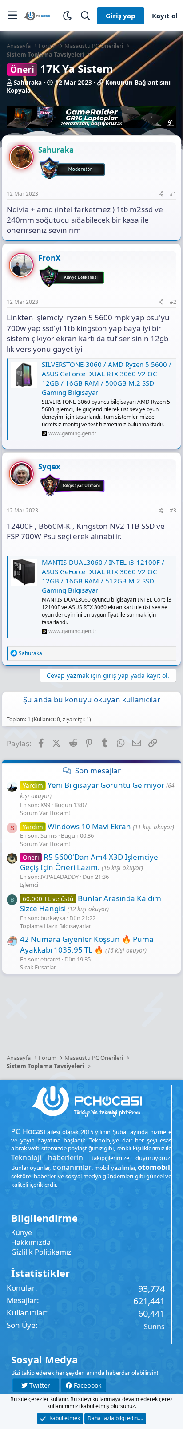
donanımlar (72, 1167)
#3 (173, 510)
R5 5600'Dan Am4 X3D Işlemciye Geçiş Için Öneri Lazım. (89, 862)
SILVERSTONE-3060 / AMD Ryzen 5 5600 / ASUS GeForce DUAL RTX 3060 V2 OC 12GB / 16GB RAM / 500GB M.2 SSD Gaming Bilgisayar (106, 378)
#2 (173, 302)
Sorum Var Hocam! (45, 813)
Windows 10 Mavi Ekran (77, 826)
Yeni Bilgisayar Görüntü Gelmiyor (93, 785)
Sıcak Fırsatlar (38, 967)
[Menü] (12, 15)
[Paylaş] (161, 194)
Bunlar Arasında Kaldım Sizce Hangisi (90, 903)
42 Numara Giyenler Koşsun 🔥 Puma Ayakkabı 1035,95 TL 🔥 (87, 944)
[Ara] (85, 16)
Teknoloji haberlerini (48, 1157)
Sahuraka (28, 83)
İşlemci (29, 885)
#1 (173, 193)
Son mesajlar (98, 770)
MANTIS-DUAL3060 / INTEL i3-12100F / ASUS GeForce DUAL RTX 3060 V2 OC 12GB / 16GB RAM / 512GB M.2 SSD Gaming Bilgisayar (103, 576)
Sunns (154, 1326)
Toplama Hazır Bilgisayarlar (55, 926)
